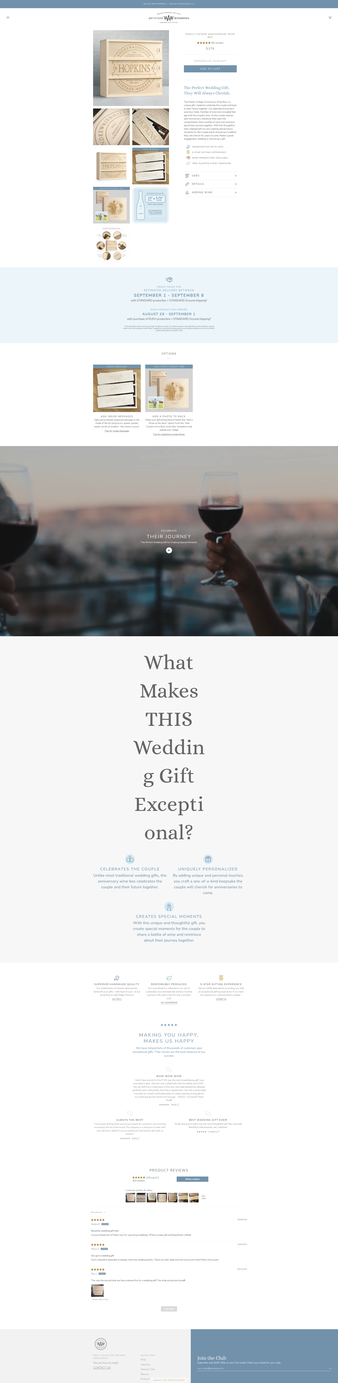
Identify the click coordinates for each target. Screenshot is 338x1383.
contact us (221, 998)
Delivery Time (148, 1369)
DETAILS (198, 184)
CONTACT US (102, 1368)
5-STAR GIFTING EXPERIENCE (209, 152)
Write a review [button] (192, 1179)
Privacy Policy (148, 1378)
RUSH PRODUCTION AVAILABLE (210, 157)
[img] (97, 1219)
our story (117, 998)
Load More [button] (169, 1308)
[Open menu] (11, 17)
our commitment (169, 1002)
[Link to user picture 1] (97, 1290)
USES (196, 175)
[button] (204, 42)
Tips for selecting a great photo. (169, 434)
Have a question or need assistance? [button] (109, 1357)
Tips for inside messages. (116, 430)
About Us (145, 1364)
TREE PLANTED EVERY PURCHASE (211, 163)
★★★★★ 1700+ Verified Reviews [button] (169, 1380)
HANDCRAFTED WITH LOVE (208, 146)
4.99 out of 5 (152, 1177)
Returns (145, 1374)
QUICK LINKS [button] (148, 1355)
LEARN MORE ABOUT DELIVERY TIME (169, 330)
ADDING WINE (202, 192)
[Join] (327, 1368)
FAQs (143, 1359)
